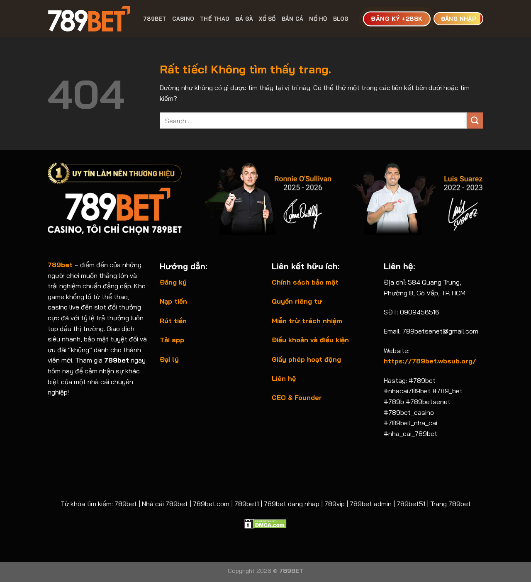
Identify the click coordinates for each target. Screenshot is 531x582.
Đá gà (244, 18)
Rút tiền (173, 321)
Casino (183, 18)
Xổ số (267, 18)
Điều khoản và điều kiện (310, 340)
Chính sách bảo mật (305, 282)
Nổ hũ (318, 18)
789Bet (154, 18)
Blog (341, 18)
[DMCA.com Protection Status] (265, 523)
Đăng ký (173, 282)
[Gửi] (475, 120)
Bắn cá (293, 18)
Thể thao (214, 18)
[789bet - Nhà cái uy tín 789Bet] (89, 18)
